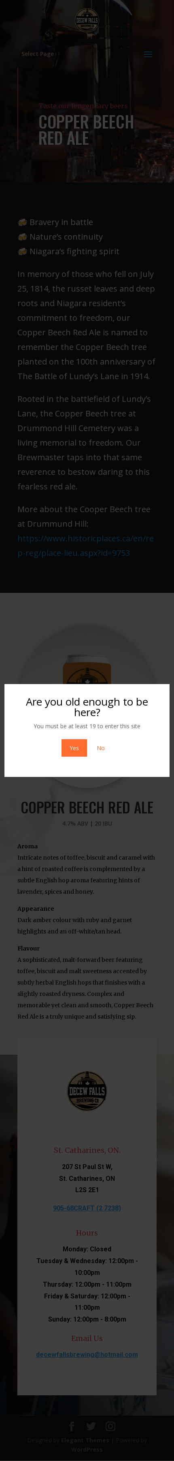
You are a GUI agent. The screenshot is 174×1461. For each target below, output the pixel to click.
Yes (74, 748)
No (101, 748)
